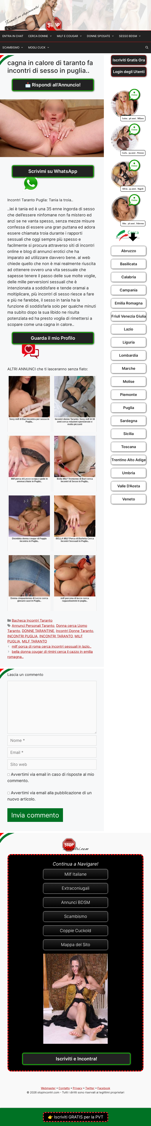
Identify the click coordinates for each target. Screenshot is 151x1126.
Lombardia (128, 355)
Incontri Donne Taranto (74, 631)
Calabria (128, 277)
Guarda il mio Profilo (53, 338)
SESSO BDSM (128, 36)
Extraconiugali (75, 888)
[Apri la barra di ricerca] (147, 47)
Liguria (129, 342)
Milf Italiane (75, 874)
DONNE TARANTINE (38, 631)
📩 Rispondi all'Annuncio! (53, 85)
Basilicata (128, 264)
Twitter (89, 1088)
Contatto (64, 1088)
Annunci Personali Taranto (33, 626)
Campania (128, 290)
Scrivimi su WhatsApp (52, 171)
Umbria (128, 473)
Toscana (128, 447)
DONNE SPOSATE (98, 36)
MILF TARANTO (34, 641)
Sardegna (128, 421)
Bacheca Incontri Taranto (32, 620)
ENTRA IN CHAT (12, 36)
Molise (128, 381)
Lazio (128, 329)
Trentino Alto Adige (128, 460)
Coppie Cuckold (75, 930)
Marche (128, 368)
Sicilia (128, 433)
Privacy (77, 1088)
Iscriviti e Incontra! (76, 1058)
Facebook (103, 1088)
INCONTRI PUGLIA (22, 636)
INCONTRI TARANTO (56, 636)
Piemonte (128, 394)
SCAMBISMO (10, 47)
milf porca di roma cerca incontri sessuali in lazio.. (51, 646)
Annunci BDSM (75, 902)
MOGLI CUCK (36, 47)
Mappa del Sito (75, 944)
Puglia (128, 408)
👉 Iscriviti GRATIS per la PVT (75, 1117)
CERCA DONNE (38, 36)
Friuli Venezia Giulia (128, 316)
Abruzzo (128, 251)
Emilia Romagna (129, 303)
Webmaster (48, 1088)
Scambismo (75, 916)
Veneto (128, 499)
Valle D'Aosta (128, 486)
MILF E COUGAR (67, 36)
